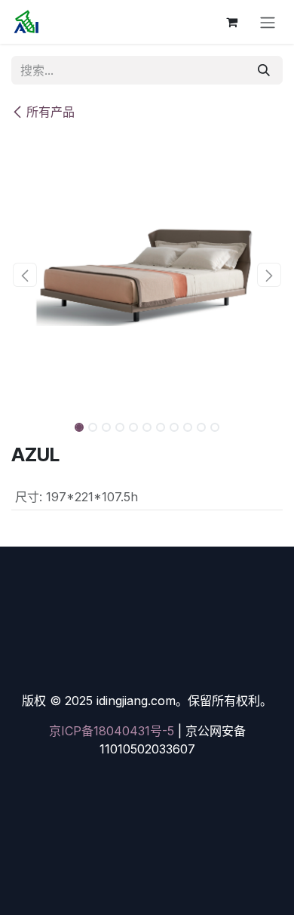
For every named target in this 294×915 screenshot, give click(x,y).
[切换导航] (268, 22)
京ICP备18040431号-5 (111, 730)
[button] (24, 275)
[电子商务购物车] (231, 22)
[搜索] (264, 70)
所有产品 (50, 111)
